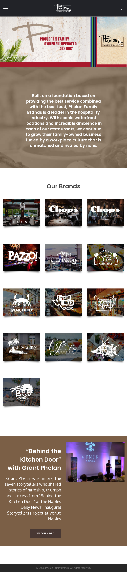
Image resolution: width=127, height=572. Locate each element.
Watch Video (45, 533)
